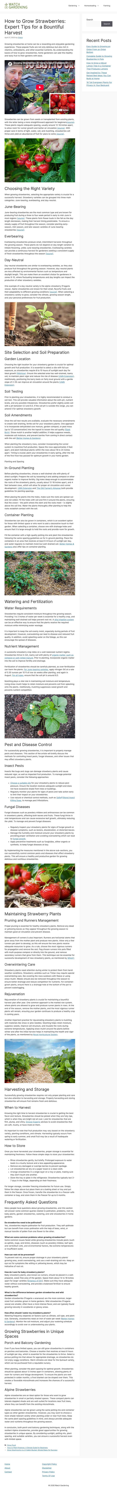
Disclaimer (47, 1468)
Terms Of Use (48, 1476)
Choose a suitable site (20, 783)
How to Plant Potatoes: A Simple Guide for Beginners (27, 1448)
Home (7, 1464)
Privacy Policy (48, 1472)
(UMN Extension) (66, 376)
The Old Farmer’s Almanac (49, 488)
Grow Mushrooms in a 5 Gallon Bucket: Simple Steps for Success (32, 1450)
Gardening (72, 6)
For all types (17, 675)
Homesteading (90, 6)
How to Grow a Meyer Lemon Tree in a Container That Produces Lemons (98, 66)
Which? (71, 958)
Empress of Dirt (35, 1281)
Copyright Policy (49, 1464)
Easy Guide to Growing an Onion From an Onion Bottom (98, 49)
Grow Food (11, 1445)
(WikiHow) (21, 373)
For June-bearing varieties (36, 669)
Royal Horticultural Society (45, 1034)
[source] (21, 218)
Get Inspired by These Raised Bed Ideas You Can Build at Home (98, 76)
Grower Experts (33, 1122)
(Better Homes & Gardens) (28, 438)
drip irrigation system (64, 619)
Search (89, 19)
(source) (70, 122)
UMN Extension (25, 488)
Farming (107, 6)
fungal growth (19, 839)
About (7, 1468)
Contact (8, 1472)
